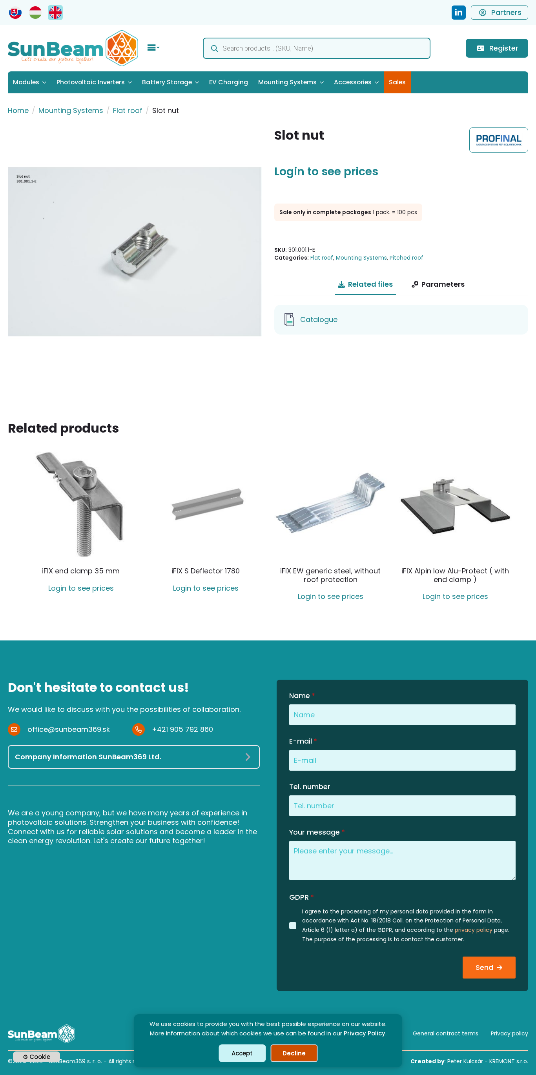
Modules (26, 82)
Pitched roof (406, 258)
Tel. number (309, 786)
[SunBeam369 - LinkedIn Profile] (459, 12)
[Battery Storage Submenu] (198, 82)
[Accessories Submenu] (378, 82)
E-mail (303, 741)
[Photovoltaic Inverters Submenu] (131, 82)
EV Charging (228, 82)
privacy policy (473, 930)
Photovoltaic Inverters (91, 82)
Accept (242, 1053)
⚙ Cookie (36, 1057)
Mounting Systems (287, 82)
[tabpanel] (401, 320)
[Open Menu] (154, 48)
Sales (397, 82)
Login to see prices (326, 171)
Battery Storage (167, 82)
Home (18, 110)
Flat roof (127, 110)
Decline (294, 1053)
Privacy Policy (364, 1033)
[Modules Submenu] (45, 82)
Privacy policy (509, 1033)
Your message (317, 832)
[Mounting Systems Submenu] (323, 82)
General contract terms (445, 1033)
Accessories (353, 82)
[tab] (365, 284)
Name (302, 695)
